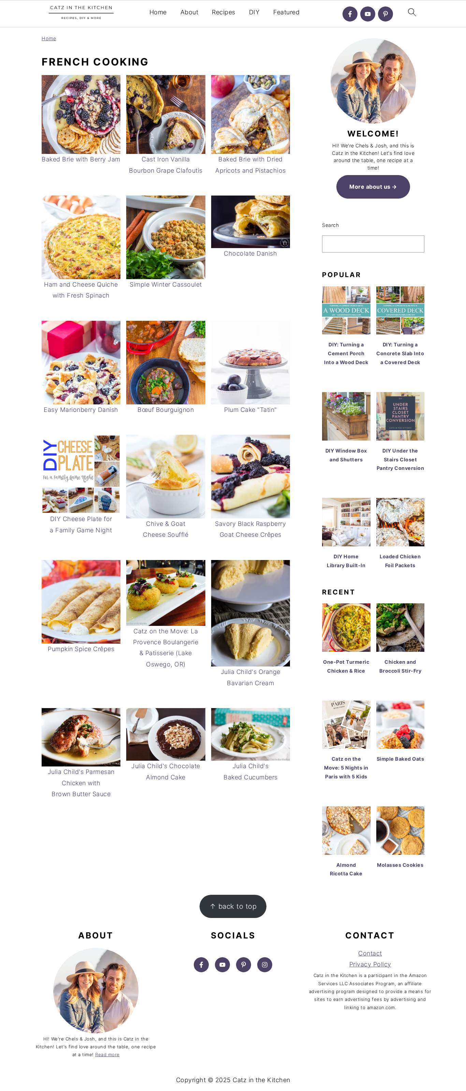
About (189, 12)
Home (158, 12)
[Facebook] (350, 13)
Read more (107, 1054)
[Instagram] (264, 964)
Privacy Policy (370, 964)
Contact (370, 953)
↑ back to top (233, 906)
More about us (370, 186)
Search (330, 225)
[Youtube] (367, 13)
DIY (254, 12)
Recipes (223, 12)
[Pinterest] (385, 13)
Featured (286, 12)
